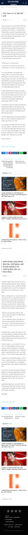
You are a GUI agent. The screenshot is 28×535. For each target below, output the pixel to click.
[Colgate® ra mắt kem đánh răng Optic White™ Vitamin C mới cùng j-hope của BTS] (14, 208)
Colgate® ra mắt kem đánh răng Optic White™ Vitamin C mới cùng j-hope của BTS (14, 218)
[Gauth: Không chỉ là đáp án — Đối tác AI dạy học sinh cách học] (14, 231)
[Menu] (2, 3)
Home (2, 7)
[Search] (26, 3)
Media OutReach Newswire (12, 517)
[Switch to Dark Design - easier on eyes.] (23, 3)
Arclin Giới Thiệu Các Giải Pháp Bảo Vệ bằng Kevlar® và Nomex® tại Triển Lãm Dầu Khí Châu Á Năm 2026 (13, 194)
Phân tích (17, 526)
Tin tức (25, 20)
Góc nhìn (10, 526)
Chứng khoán (18, 524)
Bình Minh (5, 20)
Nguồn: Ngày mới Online (8, 146)
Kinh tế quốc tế (8, 524)
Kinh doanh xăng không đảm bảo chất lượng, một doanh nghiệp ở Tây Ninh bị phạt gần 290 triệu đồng (7, 164)
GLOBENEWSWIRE (9, 521)
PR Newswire (8, 519)
